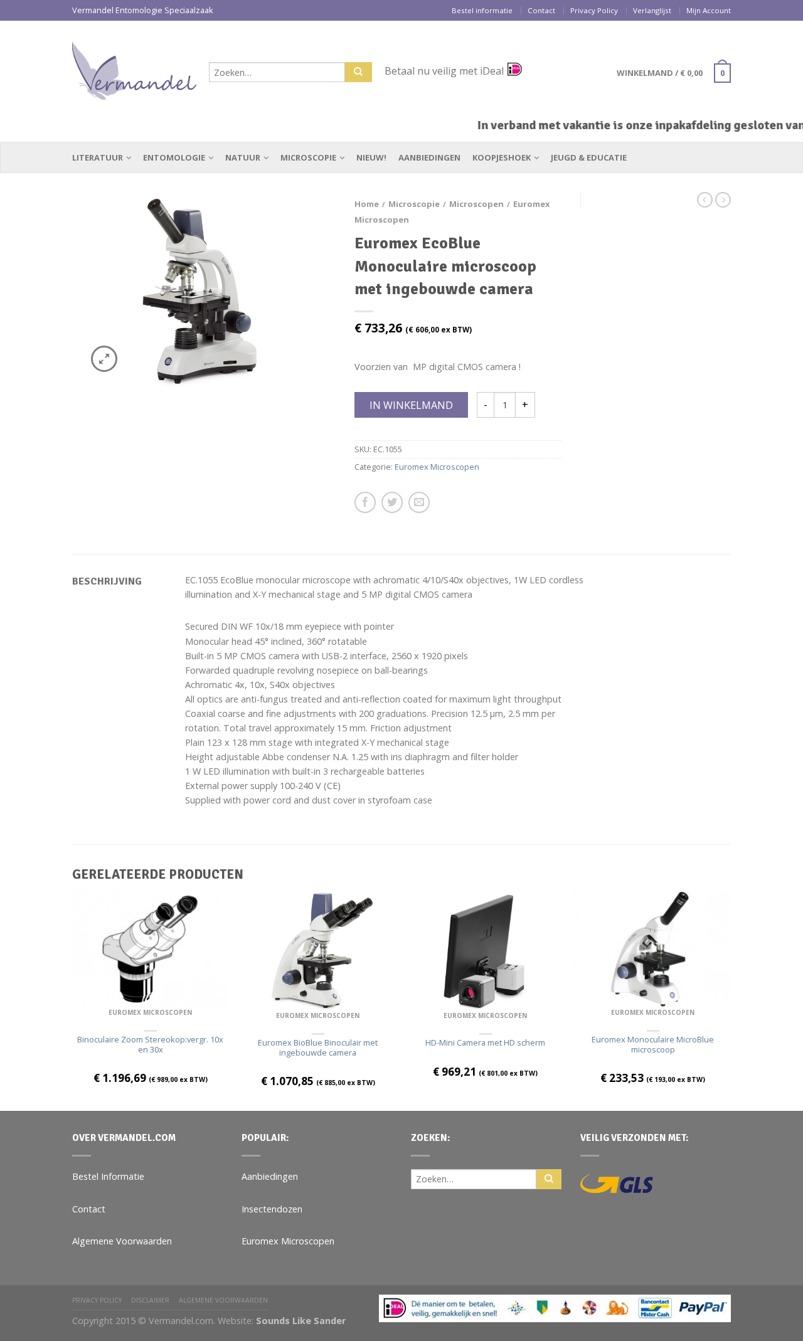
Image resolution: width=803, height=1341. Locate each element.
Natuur (242, 157)
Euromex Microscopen (437, 466)
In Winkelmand (411, 405)
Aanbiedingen (429, 157)
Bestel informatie (482, 10)
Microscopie (308, 157)
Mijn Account (708, 10)
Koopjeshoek (501, 157)
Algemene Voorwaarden (122, 1241)
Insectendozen (272, 1209)
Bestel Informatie (108, 1176)
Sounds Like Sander (301, 1321)
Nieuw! (371, 157)
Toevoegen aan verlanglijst (304, 223)
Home (366, 203)
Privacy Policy (594, 10)
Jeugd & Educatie (589, 157)
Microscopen (476, 203)
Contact (541, 10)
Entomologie (174, 157)
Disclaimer (150, 1300)
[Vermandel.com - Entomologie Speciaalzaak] (134, 68)
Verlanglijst (652, 10)
